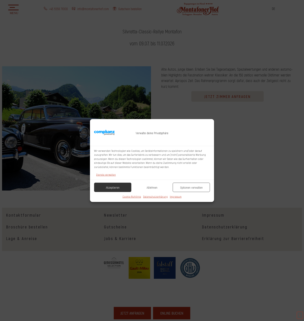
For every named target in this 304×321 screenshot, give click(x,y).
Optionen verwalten (191, 187)
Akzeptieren (113, 187)
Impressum (176, 196)
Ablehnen (152, 187)
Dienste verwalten (106, 174)
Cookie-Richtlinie (131, 196)
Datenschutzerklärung (155, 196)
